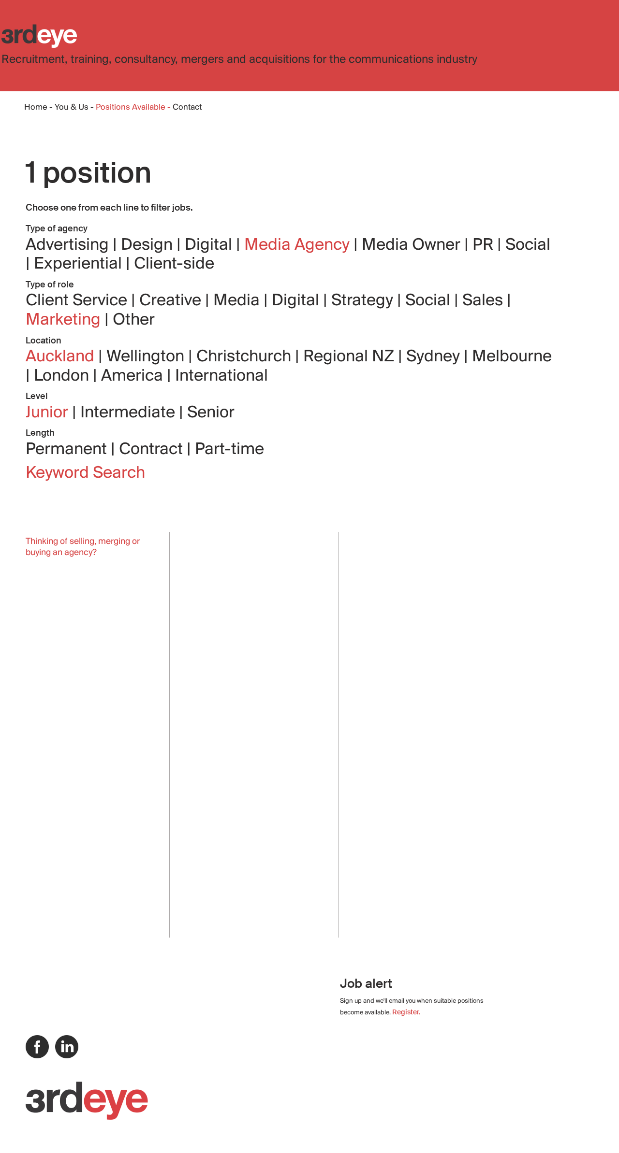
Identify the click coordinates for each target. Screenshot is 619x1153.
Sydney (435, 357)
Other (134, 320)
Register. (406, 1012)
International (221, 376)
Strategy (364, 301)
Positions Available (131, 107)
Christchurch (245, 357)
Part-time (229, 449)
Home (35, 107)
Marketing (65, 320)
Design (149, 245)
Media (238, 301)
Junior (49, 413)
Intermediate (129, 413)
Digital (210, 245)
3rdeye (39, 36)
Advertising (69, 245)
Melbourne (512, 357)
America (134, 376)
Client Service (78, 301)
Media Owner (413, 245)
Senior (211, 413)
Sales (484, 301)
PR (484, 245)
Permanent (68, 449)
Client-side (174, 264)
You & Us (71, 107)
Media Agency (299, 245)
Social (527, 245)
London (63, 376)
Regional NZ (350, 357)
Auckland (62, 357)
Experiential (80, 264)
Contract (153, 449)
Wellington (147, 357)
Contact (187, 107)
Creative (172, 301)
